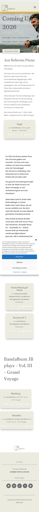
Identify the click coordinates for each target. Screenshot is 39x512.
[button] (36, 240)
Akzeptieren (19, 257)
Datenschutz (16, 272)
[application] (19, 135)
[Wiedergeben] (8, 134)
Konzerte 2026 (11, 51)
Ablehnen (19, 262)
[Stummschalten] (25, 135)
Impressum (24, 272)
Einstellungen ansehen (19, 268)
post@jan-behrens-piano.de (19, 472)
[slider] (29, 135)
